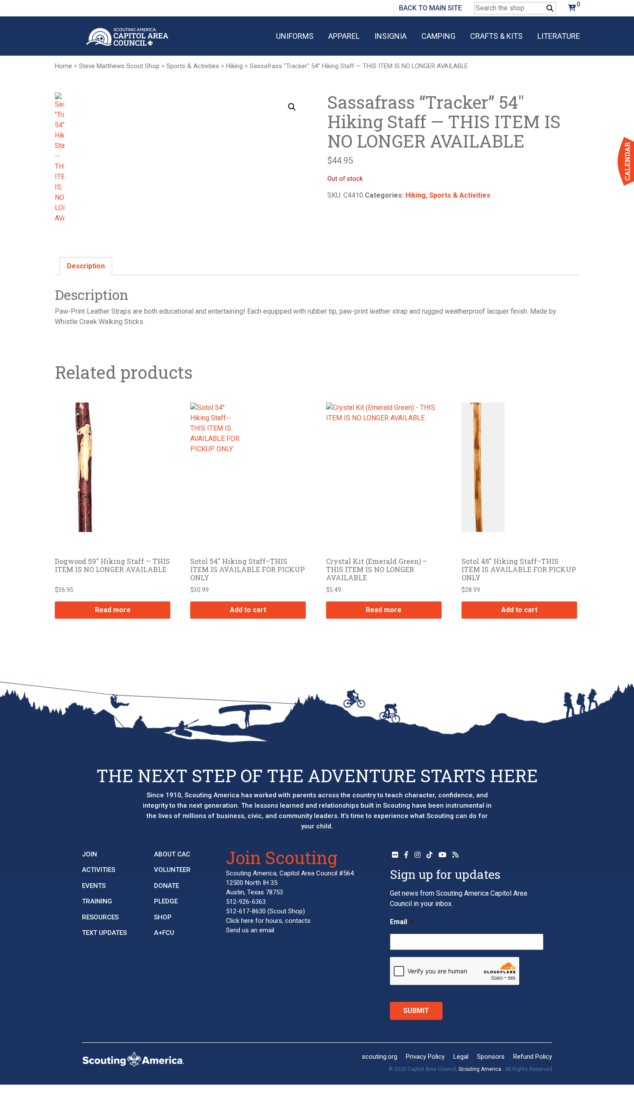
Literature (558, 36)
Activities (98, 870)
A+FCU (164, 933)
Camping (438, 36)
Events (94, 886)
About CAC (172, 854)
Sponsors (491, 1056)
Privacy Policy (425, 1056)
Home (63, 66)
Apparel (344, 36)
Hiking (234, 66)
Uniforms (295, 36)
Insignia (390, 36)
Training (97, 901)
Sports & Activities (192, 66)
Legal (460, 1056)
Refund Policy (532, 1056)
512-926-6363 (246, 902)
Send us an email (250, 930)
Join (89, 854)
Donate (166, 886)
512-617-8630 (246, 911)
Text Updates (104, 933)
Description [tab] (86, 266)
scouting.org (379, 1056)
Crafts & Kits (496, 36)
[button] (292, 107)
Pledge (166, 901)
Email (402, 922)
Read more (113, 610)
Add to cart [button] (248, 610)
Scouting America (479, 1069)
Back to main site (430, 8)
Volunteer (172, 870)
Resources (100, 917)
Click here (240, 921)
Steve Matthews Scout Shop (119, 66)
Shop (163, 917)
